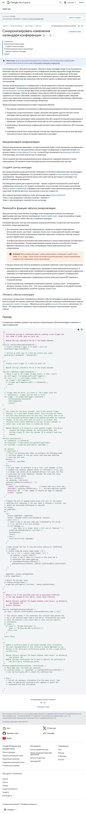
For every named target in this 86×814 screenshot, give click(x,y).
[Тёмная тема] (78, 329)
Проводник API (35, 761)
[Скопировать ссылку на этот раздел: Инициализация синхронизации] (42, 142)
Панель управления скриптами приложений (41, 753)
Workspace (25, 2)
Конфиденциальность (29, 804)
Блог (59, 749)
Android (5, 779)
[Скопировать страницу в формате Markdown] (50, 35)
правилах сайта (58, 716)
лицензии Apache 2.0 (25, 716)
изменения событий (70, 152)
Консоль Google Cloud (37, 758)
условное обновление (59, 304)
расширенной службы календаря (16, 304)
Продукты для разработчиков (13, 755)
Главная (5, 26)
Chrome (5, 782)
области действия (58, 195)
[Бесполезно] (81, 26)
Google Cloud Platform (10, 789)
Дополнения (29, 26)
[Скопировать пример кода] (81, 329)
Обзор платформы (9, 752)
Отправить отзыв (74, 31)
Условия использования (11, 765)
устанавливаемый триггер (26, 152)
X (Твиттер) (62, 756)
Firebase (5, 785)
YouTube (61, 759)
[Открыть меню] (3, 2)
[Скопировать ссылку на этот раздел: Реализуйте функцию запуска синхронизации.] (58, 208)
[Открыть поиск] (60, 2)
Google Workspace (16, 26)
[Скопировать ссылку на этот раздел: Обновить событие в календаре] (36, 295)
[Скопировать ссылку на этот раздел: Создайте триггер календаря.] (34, 167)
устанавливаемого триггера (13, 91)
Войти (81, 2)
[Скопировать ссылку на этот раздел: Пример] (14, 317)
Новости (61, 753)
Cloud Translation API (36, 19)
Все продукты (7, 795)
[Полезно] (78, 26)
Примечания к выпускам (11, 759)
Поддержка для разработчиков (13, 762)
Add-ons (7, 9)
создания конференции (17, 189)
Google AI (6, 792)
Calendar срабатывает (43, 216)
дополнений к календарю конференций (46, 63)
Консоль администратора (39, 749)
